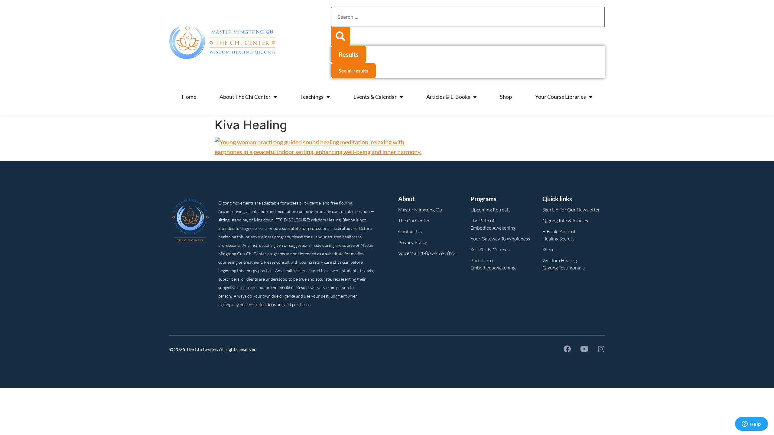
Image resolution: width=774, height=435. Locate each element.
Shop (506, 96)
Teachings (312, 96)
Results (349, 54)
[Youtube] (584, 349)
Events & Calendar (375, 96)
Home (189, 96)
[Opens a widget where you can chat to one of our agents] (751, 424)
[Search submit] (340, 36)
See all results (353, 70)
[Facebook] (567, 349)
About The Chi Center (245, 96)
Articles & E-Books (448, 96)
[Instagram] (601, 349)
